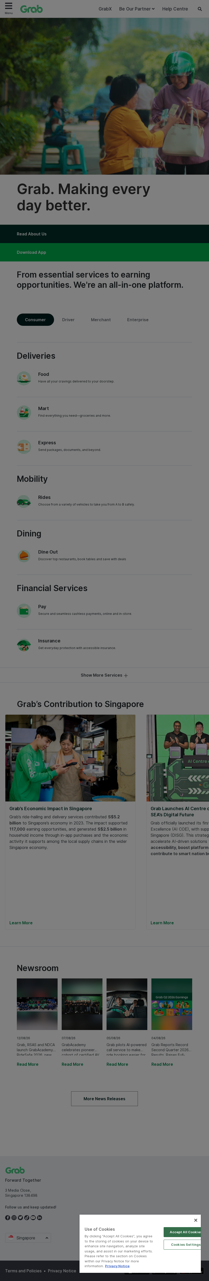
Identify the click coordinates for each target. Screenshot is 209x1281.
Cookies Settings (186, 1244)
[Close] (195, 1220)
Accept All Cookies (186, 1232)
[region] (140, 1244)
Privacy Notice (117, 1266)
